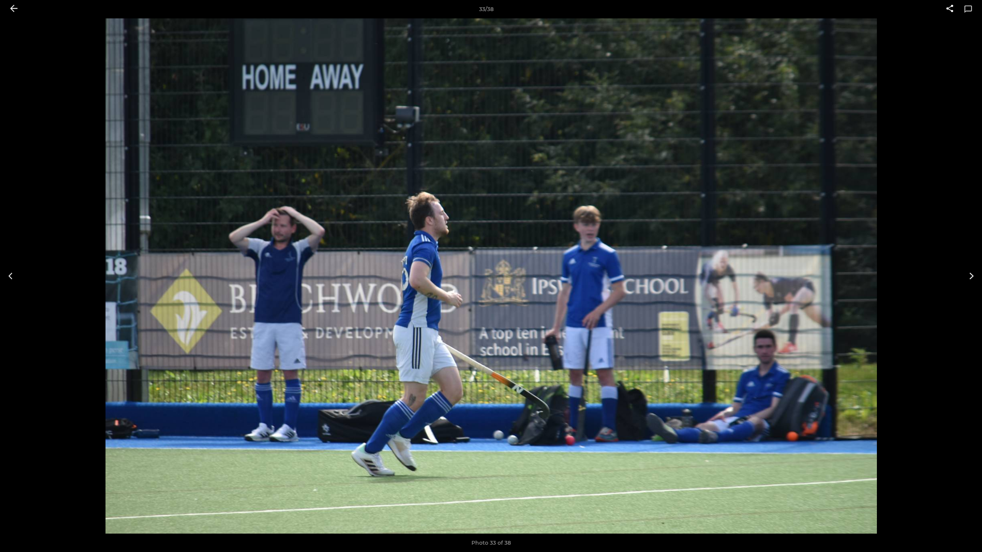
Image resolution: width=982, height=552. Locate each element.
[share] (949, 9)
